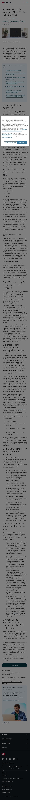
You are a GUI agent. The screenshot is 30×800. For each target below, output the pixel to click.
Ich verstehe (22, 142)
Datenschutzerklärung (7, 137)
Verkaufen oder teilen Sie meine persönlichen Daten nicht (10, 142)
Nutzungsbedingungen (7, 134)
